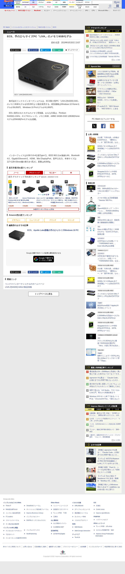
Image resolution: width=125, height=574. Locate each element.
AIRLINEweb (79, 506)
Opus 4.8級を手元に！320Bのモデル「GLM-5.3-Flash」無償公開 (108, 231)
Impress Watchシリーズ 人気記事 (104, 406)
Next (77, 193)
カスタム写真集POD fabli (105, 530)
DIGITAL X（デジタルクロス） (36, 520)
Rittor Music (55, 502)
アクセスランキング (98, 28)
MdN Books (78, 527)
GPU (86, 10)
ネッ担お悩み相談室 (12, 524)
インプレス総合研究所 (13, 513)
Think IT (8, 506)
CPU (93, 10)
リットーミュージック (60, 506)
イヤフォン (16, 220)
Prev (10, 193)
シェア (35, 50)
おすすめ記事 (96, 445)
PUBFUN (97, 517)
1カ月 (117, 31)
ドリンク (52, 220)
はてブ (47, 50)
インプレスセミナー (33, 517)
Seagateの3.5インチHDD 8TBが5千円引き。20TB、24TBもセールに (107, 173)
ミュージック (34, 220)
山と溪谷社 (54, 520)
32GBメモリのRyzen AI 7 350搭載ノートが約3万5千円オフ (108, 148)
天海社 (98, 506)
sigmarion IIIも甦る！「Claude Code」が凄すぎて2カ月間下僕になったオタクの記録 (104, 380)
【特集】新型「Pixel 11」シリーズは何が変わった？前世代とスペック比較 (108, 469)
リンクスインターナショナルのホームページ (24, 284)
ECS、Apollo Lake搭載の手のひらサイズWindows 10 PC (53, 230)
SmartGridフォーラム (33, 506)
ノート (16, 173)
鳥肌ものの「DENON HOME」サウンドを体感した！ (107, 100)
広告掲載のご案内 (40, 547)
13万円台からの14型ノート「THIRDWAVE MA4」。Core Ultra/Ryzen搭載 (107, 243)
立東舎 (55, 517)
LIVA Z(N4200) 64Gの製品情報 (18, 287)
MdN (73, 524)
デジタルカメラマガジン (14, 531)
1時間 (90, 31)
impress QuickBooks (103, 513)
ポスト (17, 50)
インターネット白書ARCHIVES (16, 538)
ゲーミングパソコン (60, 10)
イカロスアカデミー (81, 520)
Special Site (96, 66)
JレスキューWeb (80, 517)
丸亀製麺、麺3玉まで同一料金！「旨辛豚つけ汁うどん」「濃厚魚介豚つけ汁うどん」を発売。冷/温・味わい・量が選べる (104, 415)
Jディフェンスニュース (82, 509)
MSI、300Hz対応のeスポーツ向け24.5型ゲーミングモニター (108, 191)
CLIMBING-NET (58, 527)
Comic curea (100, 509)
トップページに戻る (43, 294)
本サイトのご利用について (12, 547)
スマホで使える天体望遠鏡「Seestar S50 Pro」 (105, 56)
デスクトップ (34, 173)
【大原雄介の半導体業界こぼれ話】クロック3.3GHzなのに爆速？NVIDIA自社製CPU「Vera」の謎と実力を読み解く (103, 53)
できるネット (10, 534)
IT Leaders (9, 517)
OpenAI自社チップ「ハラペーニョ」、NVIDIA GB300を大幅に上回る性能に (108, 210)
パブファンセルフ (102, 520)
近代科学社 (54, 531)
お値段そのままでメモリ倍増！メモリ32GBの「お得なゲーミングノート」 (108, 82)
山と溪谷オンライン (60, 523)
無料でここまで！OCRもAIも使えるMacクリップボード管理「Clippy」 (108, 358)
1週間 (108, 31)
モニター (47, 10)
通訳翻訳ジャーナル (81, 513)
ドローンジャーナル (12, 520)
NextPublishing (31, 534)
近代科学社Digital (59, 534)
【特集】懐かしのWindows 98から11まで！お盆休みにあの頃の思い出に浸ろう (108, 487)
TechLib (77, 537)
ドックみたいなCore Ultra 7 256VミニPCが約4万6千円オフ (108, 157)
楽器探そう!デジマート (60, 509)
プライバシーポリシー (70, 547)
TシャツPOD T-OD (60, 513)
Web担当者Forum (11, 509)
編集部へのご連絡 (55, 547)
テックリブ (76, 534)
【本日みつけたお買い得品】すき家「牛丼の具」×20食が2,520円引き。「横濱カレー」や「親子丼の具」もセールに (104, 42)
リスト (24, 50)
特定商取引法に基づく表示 (113, 547)
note (59, 50)
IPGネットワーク (99, 523)
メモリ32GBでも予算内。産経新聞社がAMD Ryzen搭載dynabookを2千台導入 (108, 74)
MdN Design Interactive (82, 531)
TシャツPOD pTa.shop (104, 526)
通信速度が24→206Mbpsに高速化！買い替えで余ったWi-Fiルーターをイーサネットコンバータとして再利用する (105, 373)
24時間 (98, 31)
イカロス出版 (76, 502)
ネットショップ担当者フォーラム (37, 509)
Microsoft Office (103, 10)
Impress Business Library (34, 513)
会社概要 (83, 547)
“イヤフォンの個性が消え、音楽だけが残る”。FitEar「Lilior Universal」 (108, 91)
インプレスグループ (95, 547)
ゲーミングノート (76, 10)
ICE (95, 502)
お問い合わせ (27, 547)
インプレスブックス (33, 530)
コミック (71, 220)
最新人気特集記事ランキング (102, 368)
